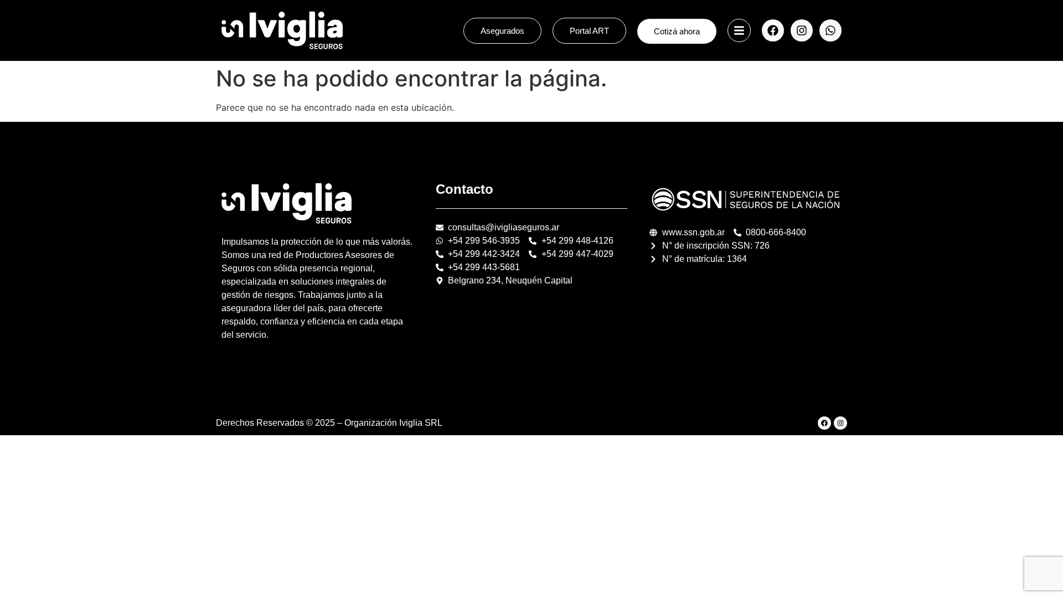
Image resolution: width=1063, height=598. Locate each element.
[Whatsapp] (830, 30)
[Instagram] (802, 30)
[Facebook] (773, 30)
